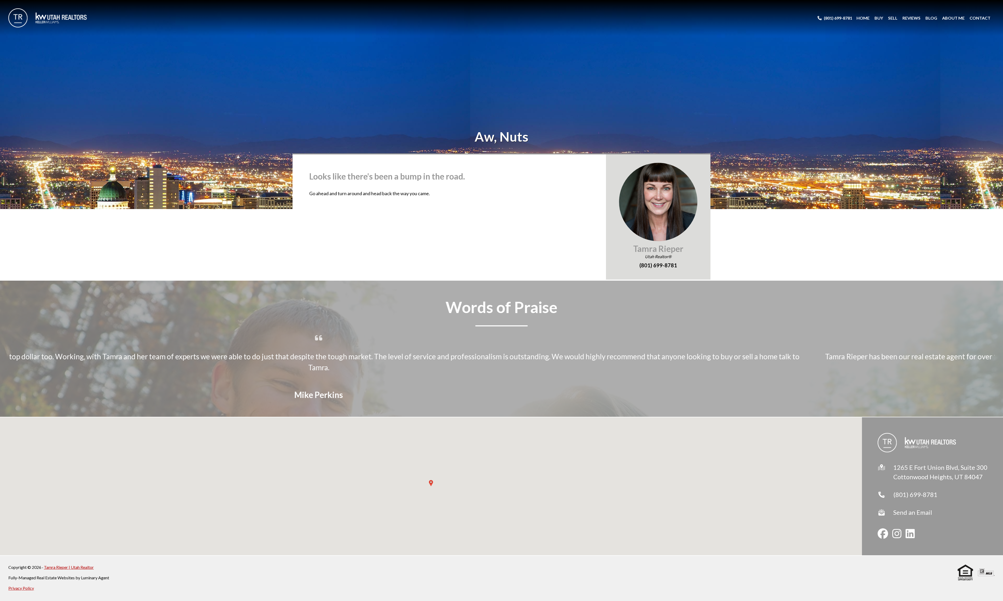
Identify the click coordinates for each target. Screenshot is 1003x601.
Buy (878, 17)
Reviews (911, 17)
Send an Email (912, 512)
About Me (953, 17)
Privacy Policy (21, 588)
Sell (892, 17)
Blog (931, 17)
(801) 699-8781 (915, 494)
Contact (980, 17)
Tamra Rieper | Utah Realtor (69, 567)
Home (863, 17)
